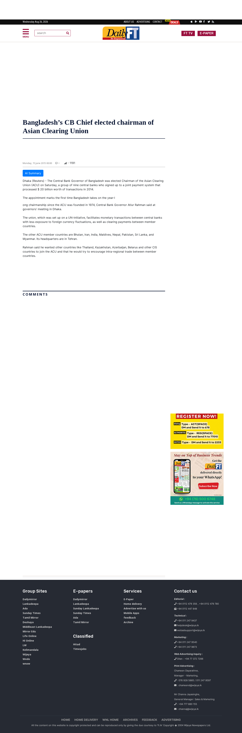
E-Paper (129, 599)
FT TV (188, 33)
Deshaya (28, 622)
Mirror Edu (29, 631)
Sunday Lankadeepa (86, 608)
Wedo (26, 659)
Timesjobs (79, 649)
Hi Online (28, 640)
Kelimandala (30, 649)
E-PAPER (206, 33)
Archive (128, 622)
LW (25, 645)
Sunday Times (32, 613)
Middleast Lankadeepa (37, 626)
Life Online (29, 636)
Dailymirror (30, 599)
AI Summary (33, 173)
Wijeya (27, 654)
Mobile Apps (131, 613)
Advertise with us (135, 608)
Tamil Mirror (30, 617)
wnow (26, 663)
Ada (25, 608)
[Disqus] (94, 435)
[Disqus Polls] (94, 342)
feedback (130, 617)
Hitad (76, 644)
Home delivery (133, 603)
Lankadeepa (30, 603)
